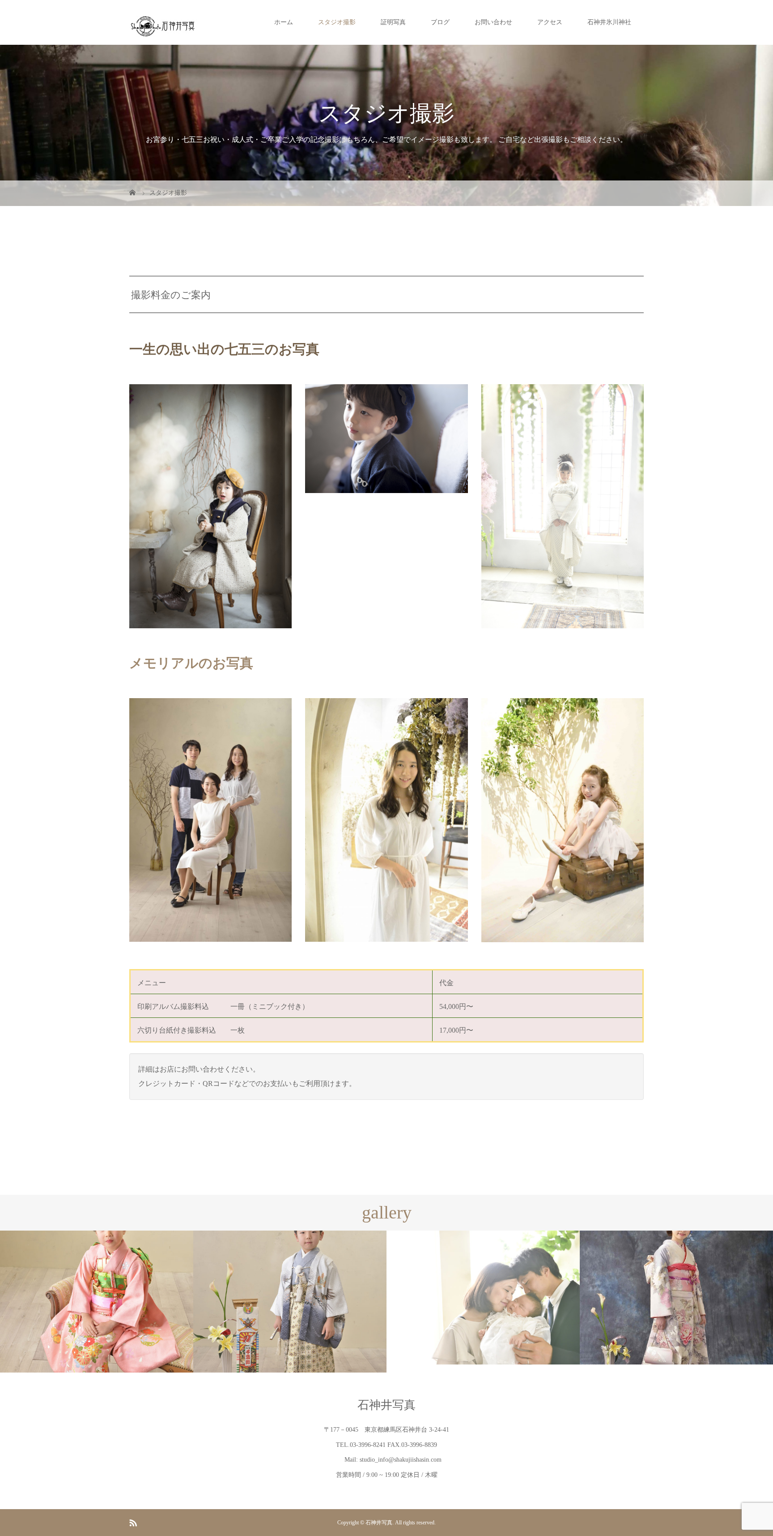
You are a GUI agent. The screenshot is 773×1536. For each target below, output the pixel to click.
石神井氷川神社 (609, 22)
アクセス (549, 22)
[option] (96, 1302)
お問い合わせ (493, 22)
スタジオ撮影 (337, 22)
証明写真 (393, 22)
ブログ (440, 22)
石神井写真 (386, 1405)
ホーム (283, 22)
